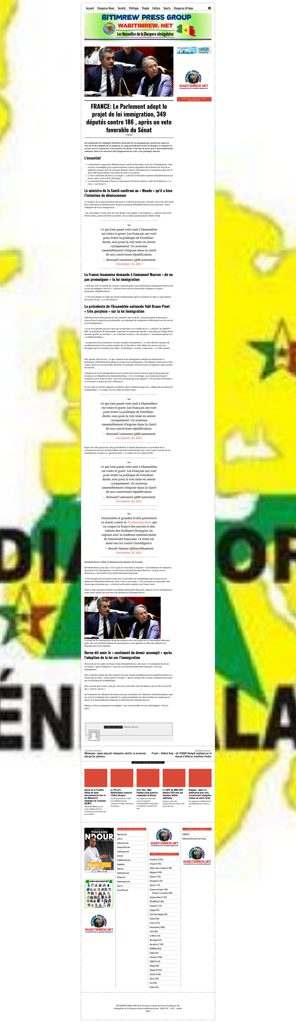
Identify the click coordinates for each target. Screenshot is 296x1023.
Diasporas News (155, 897)
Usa (151, 982)
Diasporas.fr (121, 877)
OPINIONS (153, 948)
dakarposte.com (122, 843)
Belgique (153, 872)
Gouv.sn (119, 838)
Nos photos (154, 944)
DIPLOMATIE (154, 901)
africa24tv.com (122, 890)
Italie (151, 931)
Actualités (153, 859)
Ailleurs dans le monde (158, 868)
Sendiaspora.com (123, 873)
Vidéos (152, 987)
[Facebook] (210, 8)
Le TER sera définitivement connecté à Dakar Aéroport (121, 792)
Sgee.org (120, 868)
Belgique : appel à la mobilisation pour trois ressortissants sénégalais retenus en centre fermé (200, 793)
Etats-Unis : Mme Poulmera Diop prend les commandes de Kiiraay (147, 792)
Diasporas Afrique (156, 889)
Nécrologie (153, 940)
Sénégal (152, 970)
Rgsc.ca (120, 885)
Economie (153, 905)
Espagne (152, 910)
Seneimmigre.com (123, 881)
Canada (152, 876)
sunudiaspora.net (123, 851)
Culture (152, 885)
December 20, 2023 (129, 264)
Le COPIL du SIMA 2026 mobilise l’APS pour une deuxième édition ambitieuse (173, 793)
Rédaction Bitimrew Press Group (194, 838)
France (152, 922)
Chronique (153, 880)
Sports (152, 978)
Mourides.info (122, 834)
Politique (153, 957)
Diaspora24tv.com (123, 847)
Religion (153, 965)
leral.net (120, 855)
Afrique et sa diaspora (160, 893)
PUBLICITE (153, 961)
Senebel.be (121, 864)
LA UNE (152, 935)
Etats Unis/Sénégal (156, 914)
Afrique (152, 863)
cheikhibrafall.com (123, 860)
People (152, 952)
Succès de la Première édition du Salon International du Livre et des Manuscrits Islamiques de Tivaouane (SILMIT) (95, 796)
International (154, 927)
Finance (152, 918)
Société (152, 974)
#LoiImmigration (139, 522)
